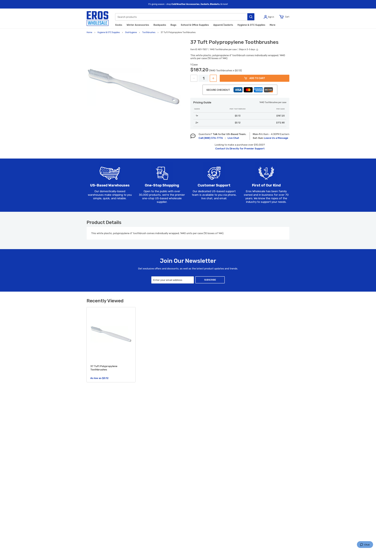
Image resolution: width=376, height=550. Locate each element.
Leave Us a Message (276, 137)
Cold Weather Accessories (185, 4)
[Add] (213, 78)
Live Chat (233, 137)
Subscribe (210, 280)
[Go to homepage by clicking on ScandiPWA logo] (98, 18)
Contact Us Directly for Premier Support (240, 148)
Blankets (215, 4)
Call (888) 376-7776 (211, 137)
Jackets (204, 4)
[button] (250, 16)
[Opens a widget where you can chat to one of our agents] (365, 545)
